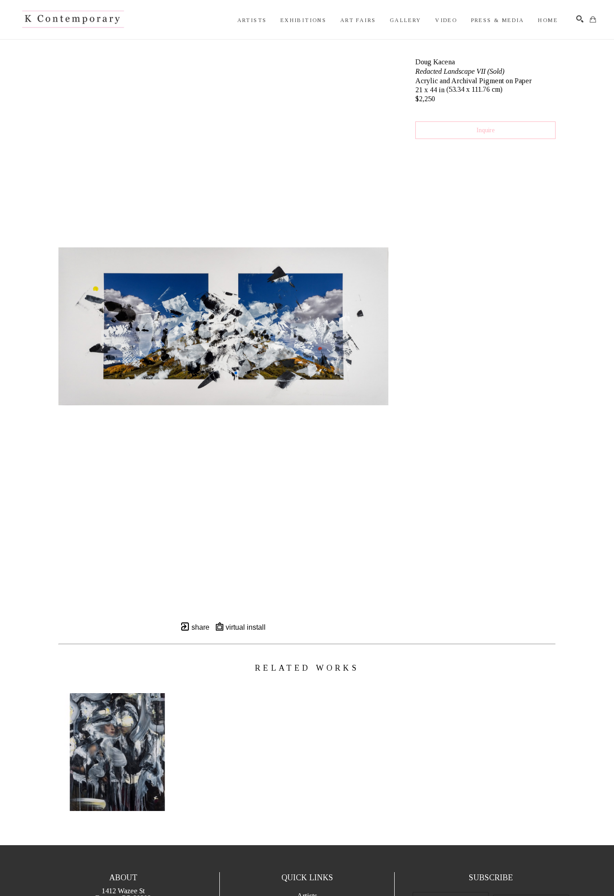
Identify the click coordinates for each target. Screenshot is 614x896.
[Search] (579, 18)
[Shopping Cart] (593, 19)
